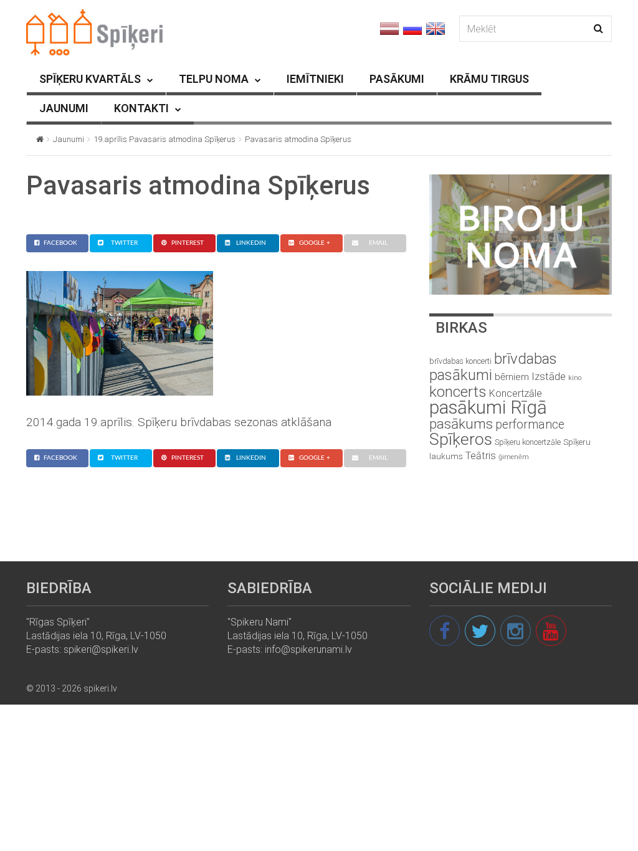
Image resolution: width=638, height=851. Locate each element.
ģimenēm (513, 457)
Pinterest (187, 243)
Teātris (480, 456)
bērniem (512, 377)
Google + (314, 243)
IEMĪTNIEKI (315, 78)
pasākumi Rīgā (488, 407)
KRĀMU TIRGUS (489, 78)
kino (574, 378)
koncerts (458, 392)
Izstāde (548, 376)
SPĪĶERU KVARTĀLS (90, 78)
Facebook (60, 243)
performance (529, 424)
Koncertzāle (515, 393)
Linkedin (251, 243)
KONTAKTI (141, 108)
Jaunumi (68, 139)
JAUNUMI (63, 108)
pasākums (461, 424)
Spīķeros (460, 439)
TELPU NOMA (214, 78)
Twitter (124, 243)
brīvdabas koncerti (460, 361)
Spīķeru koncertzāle (528, 442)
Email (378, 243)
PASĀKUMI (396, 78)
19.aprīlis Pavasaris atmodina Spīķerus (164, 139)
